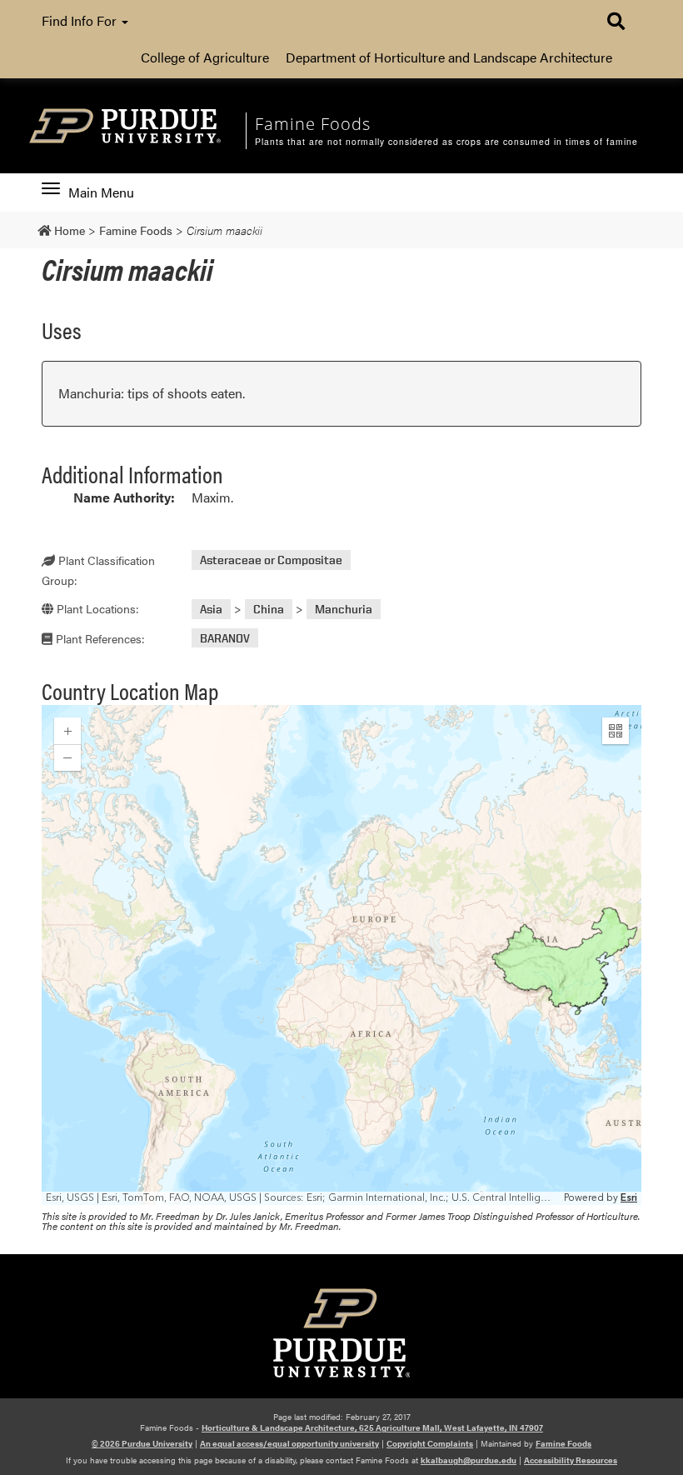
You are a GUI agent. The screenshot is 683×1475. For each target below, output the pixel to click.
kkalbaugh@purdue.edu (468, 1460)
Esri (629, 1198)
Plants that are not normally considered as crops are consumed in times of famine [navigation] (446, 142)
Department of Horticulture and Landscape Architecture (449, 57)
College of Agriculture (205, 57)
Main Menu (100, 192)
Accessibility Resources (570, 1460)
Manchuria (343, 609)
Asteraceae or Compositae (271, 560)
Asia (211, 609)
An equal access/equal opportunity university (289, 1443)
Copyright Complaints (429, 1443)
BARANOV (225, 638)
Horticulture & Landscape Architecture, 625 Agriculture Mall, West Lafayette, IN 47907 (372, 1427)
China (268, 609)
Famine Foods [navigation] (313, 123)
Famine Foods (563, 1443)
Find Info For (81, 20)
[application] (341, 955)
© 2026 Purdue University (142, 1443)
